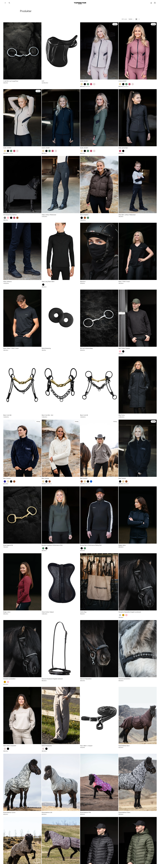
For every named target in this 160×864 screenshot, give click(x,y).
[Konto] (151, 3)
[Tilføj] (115, 277)
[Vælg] (38, 76)
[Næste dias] (115, 51)
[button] (131, 19)
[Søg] (9, 3)
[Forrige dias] (82, 51)
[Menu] (5, 3)
